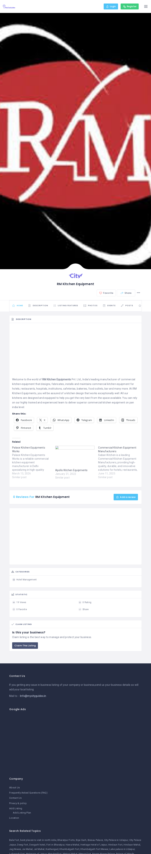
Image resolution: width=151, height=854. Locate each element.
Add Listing (15, 808)
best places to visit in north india (38, 840)
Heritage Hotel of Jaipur (93, 844)
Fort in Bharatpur (55, 844)
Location (14, 817)
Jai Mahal (27, 849)
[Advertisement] (75, 351)
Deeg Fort (22, 844)
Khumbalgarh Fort (69, 849)
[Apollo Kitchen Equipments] (75, 457)
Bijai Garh (81, 840)
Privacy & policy (18, 803)
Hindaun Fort (115, 844)
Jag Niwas (15, 849)
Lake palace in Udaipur (122, 849)
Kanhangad (52, 849)
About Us (14, 787)
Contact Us (15, 797)
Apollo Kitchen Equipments (71, 470)
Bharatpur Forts (66, 840)
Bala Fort (14, 840)
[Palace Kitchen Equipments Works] (33, 462)
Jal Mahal (39, 849)
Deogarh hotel (37, 844)
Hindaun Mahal (132, 844)
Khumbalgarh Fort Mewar (94, 849)
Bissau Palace (95, 840)
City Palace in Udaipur (116, 840)
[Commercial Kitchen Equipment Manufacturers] (119, 462)
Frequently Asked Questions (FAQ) (28, 792)
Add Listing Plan (22, 812)
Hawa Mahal (72, 844)
